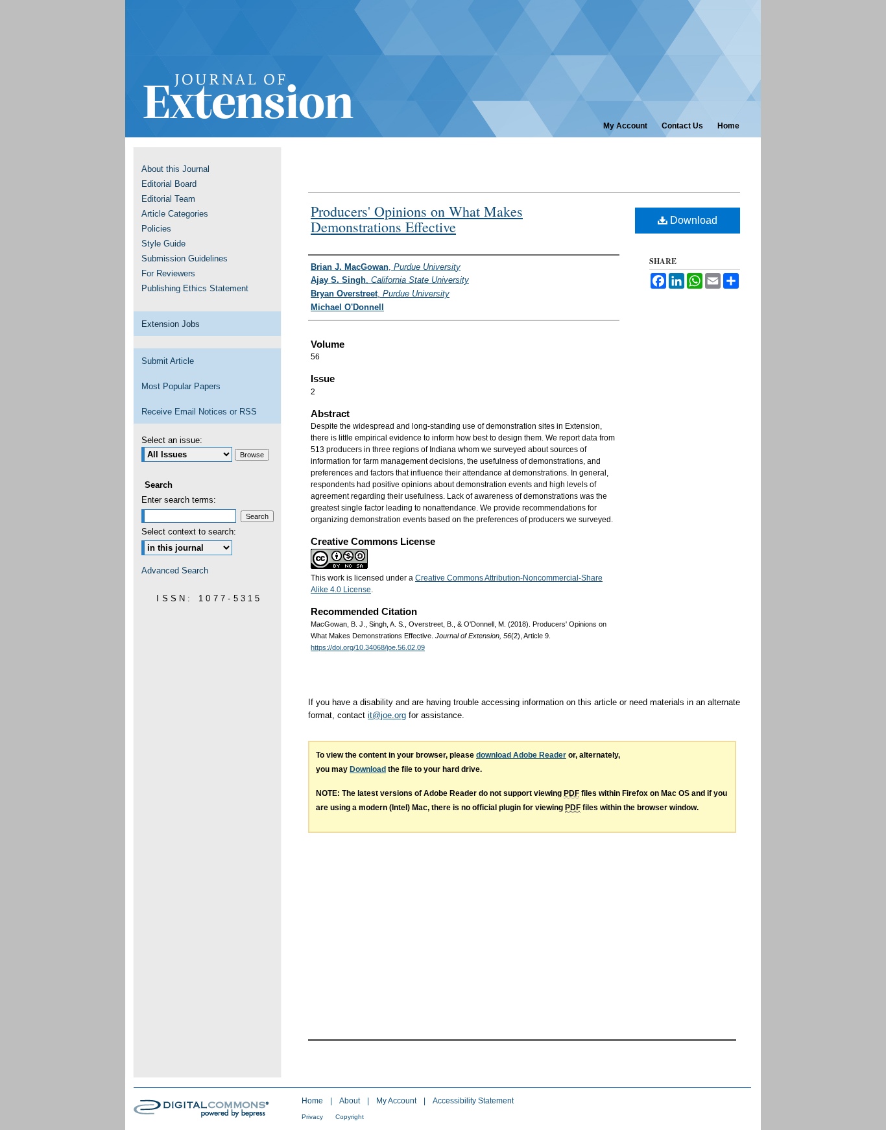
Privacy (313, 1116)
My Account (397, 1100)
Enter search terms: (178, 500)
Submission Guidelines (184, 258)
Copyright (349, 1116)
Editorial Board (169, 184)
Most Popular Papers (181, 386)
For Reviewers (168, 273)
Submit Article (167, 361)
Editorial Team (168, 199)
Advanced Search (174, 570)
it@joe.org (387, 715)
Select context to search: (188, 531)
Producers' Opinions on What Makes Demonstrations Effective (417, 219)
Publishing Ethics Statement (194, 288)
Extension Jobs (170, 324)
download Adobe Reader (521, 755)
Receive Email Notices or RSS (199, 411)
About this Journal (175, 169)
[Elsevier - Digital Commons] (203, 1108)
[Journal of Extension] (443, 69)
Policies (156, 229)
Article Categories (174, 214)
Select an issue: (171, 440)
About (350, 1100)
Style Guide (163, 243)
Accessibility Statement (473, 1100)
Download (692, 220)
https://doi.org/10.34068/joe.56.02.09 (368, 647)
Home (313, 1100)
